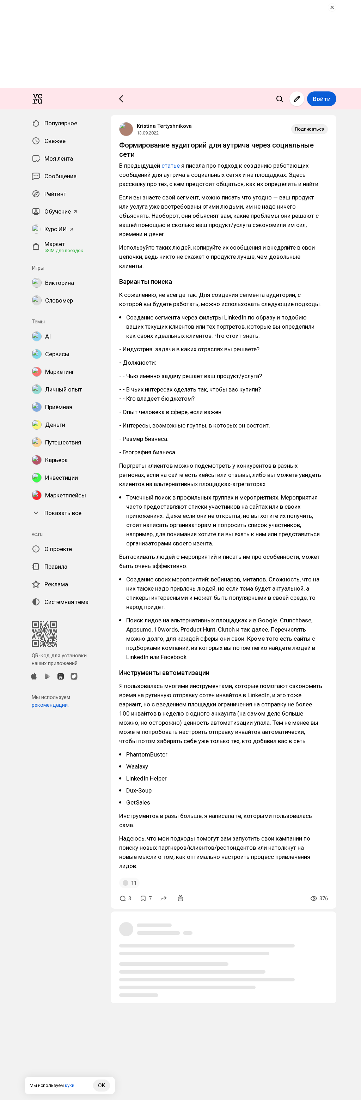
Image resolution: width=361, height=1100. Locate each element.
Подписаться (309, 129)
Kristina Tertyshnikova (164, 126)
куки (69, 1085)
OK (101, 1085)
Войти (322, 98)
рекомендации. (50, 705)
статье (170, 165)
